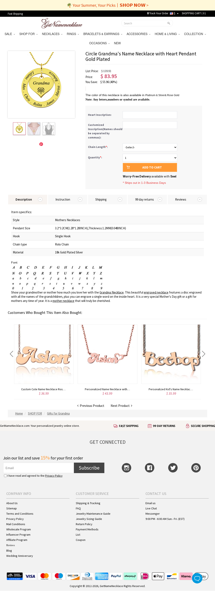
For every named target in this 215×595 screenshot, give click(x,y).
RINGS (72, 34)
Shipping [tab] (101, 199)
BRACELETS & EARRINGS (102, 34)
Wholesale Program (18, 529)
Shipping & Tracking (88, 503)
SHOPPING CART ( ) (194, 13)
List (78, 534)
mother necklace (63, 301)
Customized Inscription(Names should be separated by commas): (105, 131)
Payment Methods (87, 529)
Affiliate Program (16, 540)
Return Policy (84, 524)
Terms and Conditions (19, 513)
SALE (9, 34)
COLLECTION (194, 34)
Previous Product (91, 405)
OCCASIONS (98, 43)
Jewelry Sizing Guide (89, 519)
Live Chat (151, 508)
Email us (151, 503)
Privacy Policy (54, 476)
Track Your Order (158, 13)
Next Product (121, 405)
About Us (12, 503)
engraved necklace (156, 292)
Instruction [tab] (62, 199)
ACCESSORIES (138, 34)
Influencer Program (18, 534)
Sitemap (11, 508)
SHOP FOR (27, 34)
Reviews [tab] (180, 199)
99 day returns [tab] (144, 199)
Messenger (153, 513)
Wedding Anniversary (19, 556)
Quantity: (95, 157)
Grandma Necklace (112, 292)
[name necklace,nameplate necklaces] (62, 23)
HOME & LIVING (166, 34)
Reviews (10, 545)
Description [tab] (24, 199)
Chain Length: (98, 147)
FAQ (78, 508)
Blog (9, 550)
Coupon (80, 540)
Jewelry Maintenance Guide (93, 513)
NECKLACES (51, 34)
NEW (118, 43)
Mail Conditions (15, 524)
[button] (11, 353)
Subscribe (89, 468)
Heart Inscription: (100, 115)
